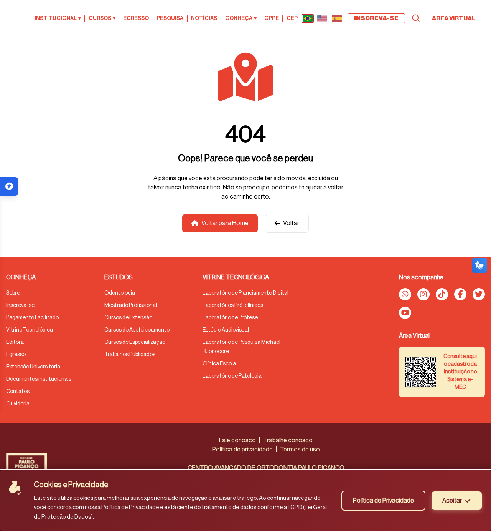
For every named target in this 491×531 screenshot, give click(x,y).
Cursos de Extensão (128, 317)
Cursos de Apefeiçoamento (137, 330)
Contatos (18, 391)
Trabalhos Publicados (129, 354)
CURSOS (102, 18)
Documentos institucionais (38, 379)
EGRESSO (136, 18)
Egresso (16, 354)
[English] (322, 18)
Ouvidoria (18, 404)
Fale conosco (237, 440)
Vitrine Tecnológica (29, 330)
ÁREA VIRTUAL (454, 18)
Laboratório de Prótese (230, 317)
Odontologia (119, 293)
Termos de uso (300, 449)
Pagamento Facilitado (32, 317)
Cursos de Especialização (134, 342)
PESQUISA (170, 18)
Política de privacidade (242, 449)
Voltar (291, 223)
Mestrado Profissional (130, 305)
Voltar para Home (225, 223)
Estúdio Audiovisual (226, 330)
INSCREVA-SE (376, 18)
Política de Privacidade (383, 501)
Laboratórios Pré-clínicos (233, 305)
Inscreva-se (20, 305)
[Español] (337, 18)
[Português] (308, 18)
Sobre (13, 293)
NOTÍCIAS (204, 18)
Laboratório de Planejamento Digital (245, 293)
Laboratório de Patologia (232, 376)
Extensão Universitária (33, 367)
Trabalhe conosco (288, 440)
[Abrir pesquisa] (416, 18)
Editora (15, 342)
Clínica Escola (219, 364)
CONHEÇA (241, 18)
